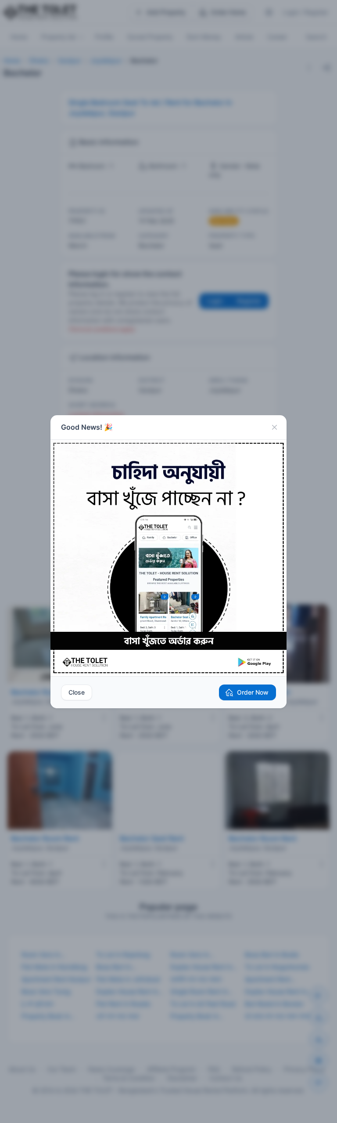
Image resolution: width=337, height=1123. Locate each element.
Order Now (253, 692)
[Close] (274, 427)
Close (76, 692)
